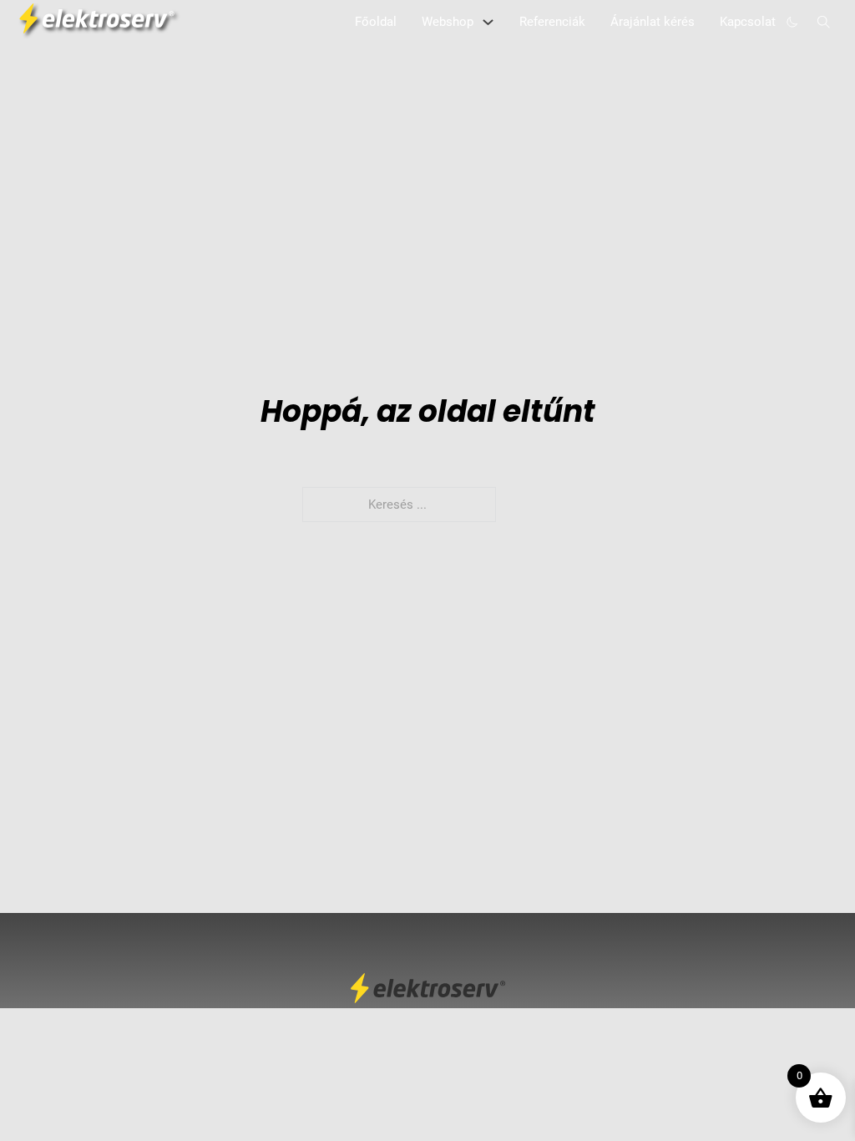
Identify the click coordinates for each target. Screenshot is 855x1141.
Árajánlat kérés (652, 21)
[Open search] (823, 22)
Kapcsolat (748, 21)
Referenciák (552, 21)
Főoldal (376, 21)
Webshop (447, 21)
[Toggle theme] (792, 21)
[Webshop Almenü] (488, 22)
